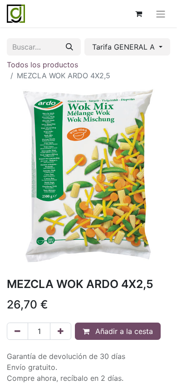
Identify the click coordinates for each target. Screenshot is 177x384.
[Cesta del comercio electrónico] (138, 14)
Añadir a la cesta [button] (123, 331)
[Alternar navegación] (160, 14)
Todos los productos (42, 64)
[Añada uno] (60, 331)
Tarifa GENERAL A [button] (124, 46)
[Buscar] (69, 47)
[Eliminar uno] (17, 331)
